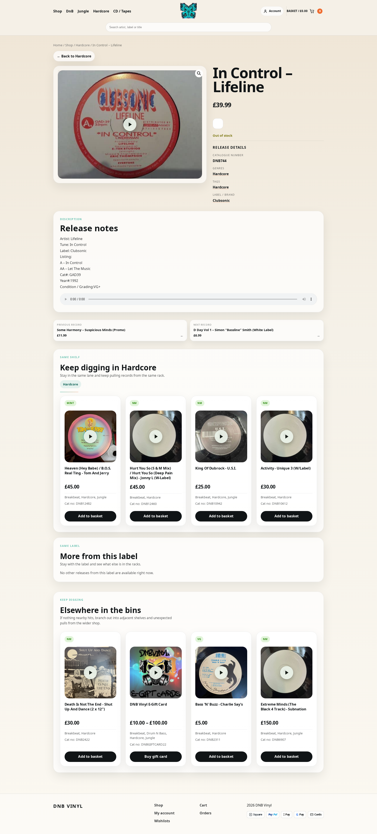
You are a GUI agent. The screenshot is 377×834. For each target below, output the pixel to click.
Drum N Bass (156, 733)
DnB (70, 11)
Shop (57, 11)
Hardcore (101, 11)
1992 (74, 280)
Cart (203, 805)
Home (57, 45)
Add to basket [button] (90, 516)
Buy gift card (155, 756)
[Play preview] (129, 124)
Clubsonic (221, 200)
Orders (205, 813)
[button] (199, 73)
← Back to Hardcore (74, 56)
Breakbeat (72, 497)
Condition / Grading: (77, 286)
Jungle (83, 11)
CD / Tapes (122, 11)
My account (164, 813)
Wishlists (162, 820)
